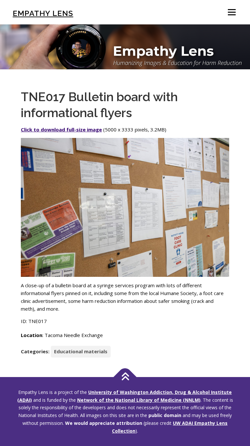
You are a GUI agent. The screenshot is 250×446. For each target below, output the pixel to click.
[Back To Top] (125, 376)
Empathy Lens (43, 13)
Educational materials (80, 351)
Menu (231, 12)
